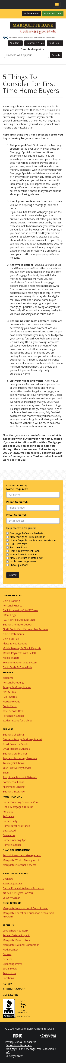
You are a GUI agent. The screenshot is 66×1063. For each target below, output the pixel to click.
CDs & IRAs (9, 692)
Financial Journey (12, 883)
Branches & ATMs (34, 42)
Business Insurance (14, 791)
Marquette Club (11, 701)
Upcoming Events (13, 963)
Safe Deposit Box (13, 711)
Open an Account (52, 13)
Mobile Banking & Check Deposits (22, 648)
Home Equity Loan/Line (23, 554)
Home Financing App (14, 840)
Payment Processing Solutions (20, 758)
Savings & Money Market (17, 687)
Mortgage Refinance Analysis (26, 533)
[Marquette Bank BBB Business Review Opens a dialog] (33, 1008)
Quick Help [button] (54, 42)
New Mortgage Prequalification (27, 536)
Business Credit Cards (15, 753)
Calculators (9, 835)
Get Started (9, 830)
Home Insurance (12, 844)
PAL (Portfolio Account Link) (19, 619)
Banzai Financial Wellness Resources (23, 888)
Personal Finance (12, 605)
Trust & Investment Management (22, 855)
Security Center (11, 897)
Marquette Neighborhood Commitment (25, 908)
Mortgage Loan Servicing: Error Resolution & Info (31, 1050)
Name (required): (17, 489)
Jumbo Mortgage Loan (23, 561)
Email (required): (16, 515)
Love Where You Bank (15, 930)
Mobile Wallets (11, 657)
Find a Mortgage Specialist (18, 806)
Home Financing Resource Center (22, 802)
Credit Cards (10, 706)
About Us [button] (15, 42)
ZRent (6, 772)
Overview (8, 878)
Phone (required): (17, 502)
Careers (7, 954)
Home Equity (10, 821)
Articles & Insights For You (18, 893)
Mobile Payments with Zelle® (19, 653)
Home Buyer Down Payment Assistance (33, 540)
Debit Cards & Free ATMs (17, 667)
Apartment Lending (13, 786)
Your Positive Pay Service (17, 767)
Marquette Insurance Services (19, 864)
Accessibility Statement (19, 1045)
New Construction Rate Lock (26, 558)
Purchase (8, 811)
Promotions (9, 973)
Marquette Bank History (16, 940)
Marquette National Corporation (21, 944)
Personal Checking (13, 682)
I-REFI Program (18, 543)
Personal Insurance (13, 715)
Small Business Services (16, 748)
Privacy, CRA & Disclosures (20, 1041)
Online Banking (32, 13)
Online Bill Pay (11, 638)
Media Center (10, 949)
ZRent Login (10, 615)
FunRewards (10, 696)
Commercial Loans (13, 782)
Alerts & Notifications (15, 643)
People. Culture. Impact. (16, 935)
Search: (33, 49)
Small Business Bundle (15, 744)
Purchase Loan (18, 547)
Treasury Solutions (13, 763)
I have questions (19, 565)
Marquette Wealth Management (21, 860)
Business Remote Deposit (17, 624)
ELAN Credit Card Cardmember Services (25, 629)
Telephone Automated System (20, 662)
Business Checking (13, 734)
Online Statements (13, 634)
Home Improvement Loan (25, 551)
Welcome (8, 677)
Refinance (8, 816)
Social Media (10, 968)
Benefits (7, 959)
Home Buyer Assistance (16, 825)
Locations (8, 978)
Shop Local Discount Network (20, 777)
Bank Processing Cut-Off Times (20, 610)
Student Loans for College (17, 720)
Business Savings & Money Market (22, 739)
